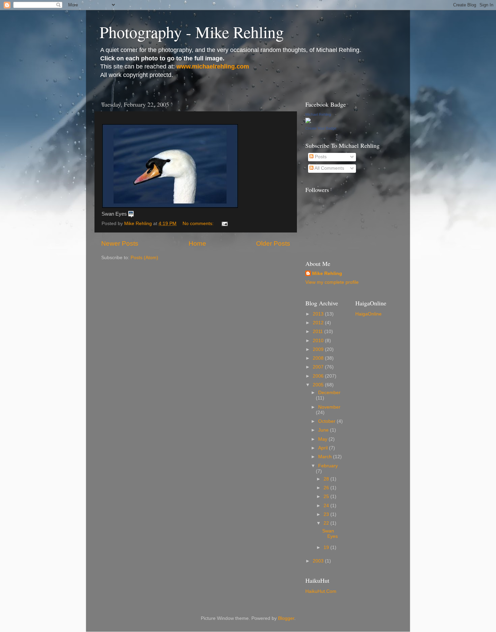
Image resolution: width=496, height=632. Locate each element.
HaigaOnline (368, 314)
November (329, 407)
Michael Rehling (318, 114)
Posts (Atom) (144, 257)
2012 (319, 322)
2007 (319, 366)
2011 (318, 331)
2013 (319, 314)
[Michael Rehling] (308, 121)
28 (327, 479)
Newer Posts (119, 243)
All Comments (328, 168)
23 (327, 514)
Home (197, 243)
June (324, 430)
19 (327, 547)
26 (327, 487)
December (329, 392)
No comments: (199, 223)
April (323, 447)
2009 (319, 349)
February (328, 465)
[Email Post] (224, 223)
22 (327, 523)
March (325, 456)
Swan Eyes (330, 533)
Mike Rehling (327, 273)
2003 (319, 561)
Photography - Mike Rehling (192, 32)
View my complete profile (332, 282)
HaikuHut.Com (320, 591)
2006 (319, 376)
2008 (319, 358)
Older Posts (273, 243)
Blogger (286, 618)
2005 (319, 384)
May (323, 439)
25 (327, 496)
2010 (319, 340)
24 (327, 505)
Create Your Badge (320, 128)
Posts (320, 156)
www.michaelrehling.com (212, 66)
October (327, 421)
